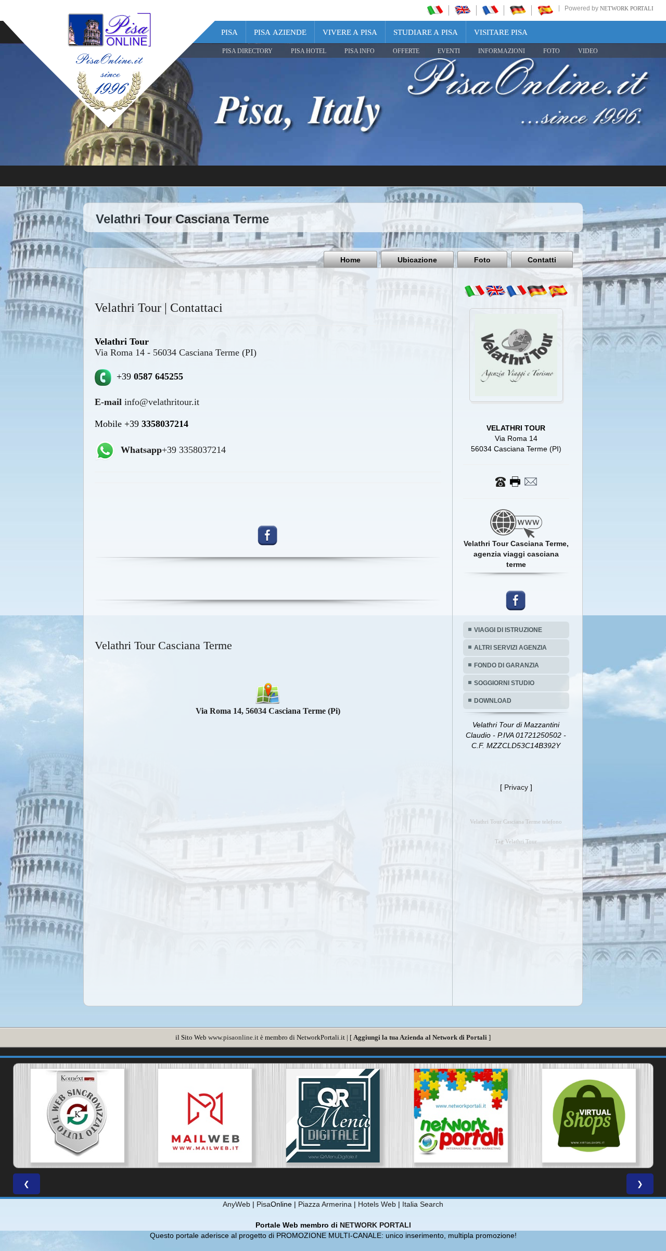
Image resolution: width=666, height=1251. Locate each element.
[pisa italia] (435, 10)
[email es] (557, 291)
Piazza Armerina (325, 1204)
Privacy (516, 787)
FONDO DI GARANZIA (506, 665)
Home (350, 260)
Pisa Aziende (280, 32)
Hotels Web (377, 1204)
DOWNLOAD (492, 700)
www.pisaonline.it (233, 1037)
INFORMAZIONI (501, 51)
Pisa (229, 32)
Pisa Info (359, 51)
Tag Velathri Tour (516, 841)
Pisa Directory (247, 51)
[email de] (537, 291)
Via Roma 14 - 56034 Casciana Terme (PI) (176, 352)
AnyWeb (236, 1204)
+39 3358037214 (173, 450)
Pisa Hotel (308, 51)
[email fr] (516, 291)
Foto (482, 260)
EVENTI (449, 51)
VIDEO (588, 51)
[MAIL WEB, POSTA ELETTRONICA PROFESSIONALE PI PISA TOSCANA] (77, 1115)
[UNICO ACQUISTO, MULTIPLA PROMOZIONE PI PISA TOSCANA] (333, 1115)
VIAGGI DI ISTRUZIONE (508, 630)
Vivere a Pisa (350, 32)
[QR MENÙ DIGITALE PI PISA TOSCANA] (205, 1115)
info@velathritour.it (147, 402)
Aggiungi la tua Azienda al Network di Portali (420, 1037)
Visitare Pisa (501, 32)
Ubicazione (417, 260)
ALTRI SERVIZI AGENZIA (510, 647)
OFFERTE (406, 51)
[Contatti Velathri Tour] (516, 481)
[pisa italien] (517, 10)
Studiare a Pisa (425, 32)
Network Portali (627, 8)
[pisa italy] (462, 10)
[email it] (474, 291)
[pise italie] (490, 10)
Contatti (542, 260)
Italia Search (422, 1204)
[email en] (495, 291)
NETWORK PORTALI (375, 1225)
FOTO (551, 51)
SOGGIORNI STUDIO (504, 683)
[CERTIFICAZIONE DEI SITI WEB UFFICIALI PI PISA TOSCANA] (589, 1115)
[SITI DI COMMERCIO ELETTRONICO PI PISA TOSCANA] (461, 1115)
